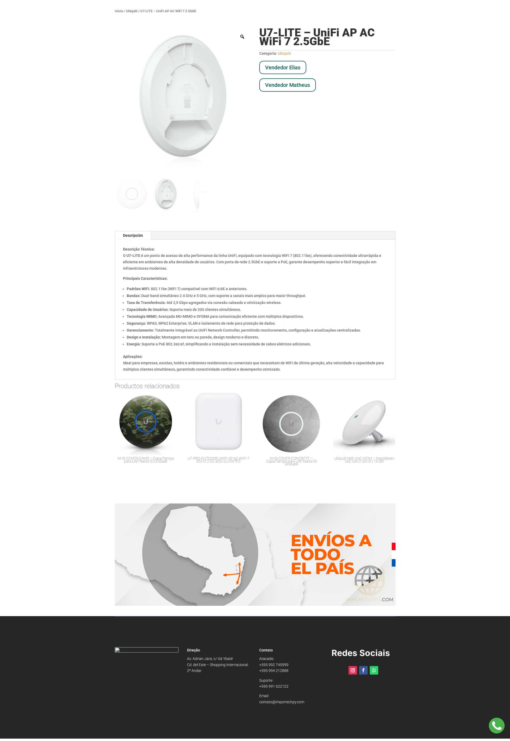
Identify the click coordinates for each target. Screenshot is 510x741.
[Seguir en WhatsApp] (374, 670)
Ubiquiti (131, 11)
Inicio (119, 11)
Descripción (133, 235)
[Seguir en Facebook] (363, 670)
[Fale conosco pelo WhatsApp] (497, 727)
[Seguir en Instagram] (352, 670)
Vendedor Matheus (287, 85)
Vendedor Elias (282, 67)
